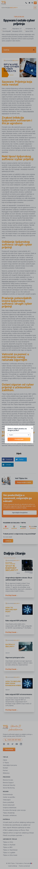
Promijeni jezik (19, 439)
